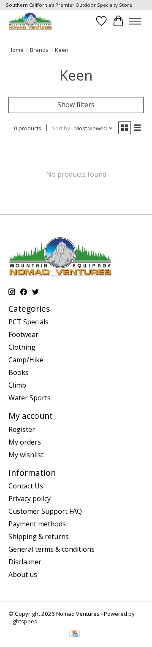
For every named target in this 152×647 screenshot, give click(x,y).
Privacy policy (29, 498)
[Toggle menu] (135, 21)
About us (22, 574)
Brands (39, 50)
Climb (17, 385)
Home (16, 50)
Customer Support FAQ (45, 511)
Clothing (21, 347)
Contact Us (25, 486)
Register (21, 429)
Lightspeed (23, 621)
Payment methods (37, 523)
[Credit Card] (74, 634)
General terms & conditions (51, 549)
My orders (24, 442)
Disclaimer (24, 561)
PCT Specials (28, 321)
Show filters (76, 104)
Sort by (61, 128)
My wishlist (25, 454)
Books (18, 372)
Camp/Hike (25, 359)
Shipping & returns (38, 536)
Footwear (23, 334)
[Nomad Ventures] (30, 21)
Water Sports (29, 397)
